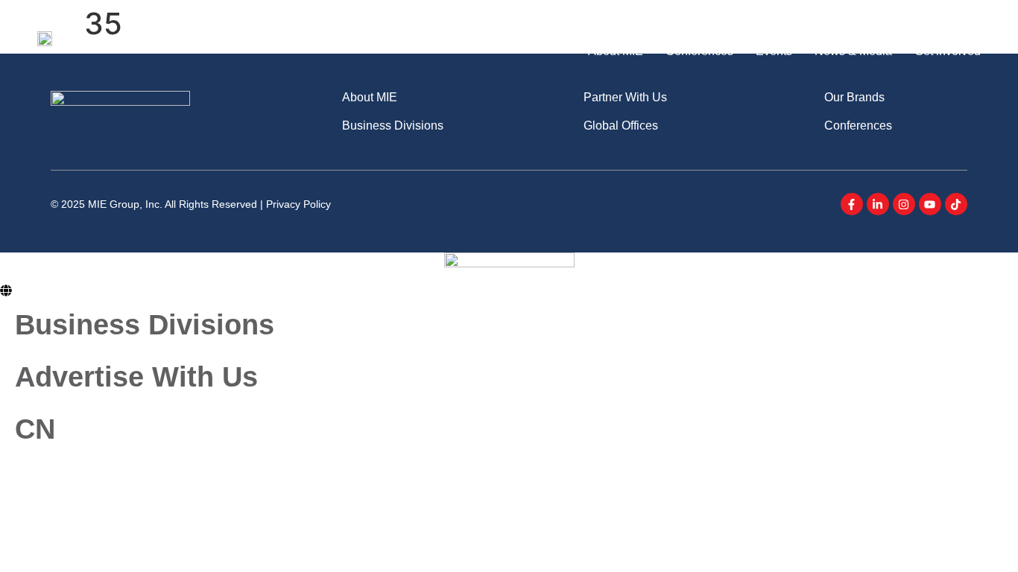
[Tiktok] (956, 204)
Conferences (699, 51)
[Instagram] (904, 204)
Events (774, 51)
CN (973, 22)
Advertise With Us (901, 22)
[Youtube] (930, 204)
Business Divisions (794, 22)
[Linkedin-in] (878, 204)
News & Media (853, 51)
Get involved (947, 51)
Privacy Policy (298, 204)
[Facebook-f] (852, 204)
